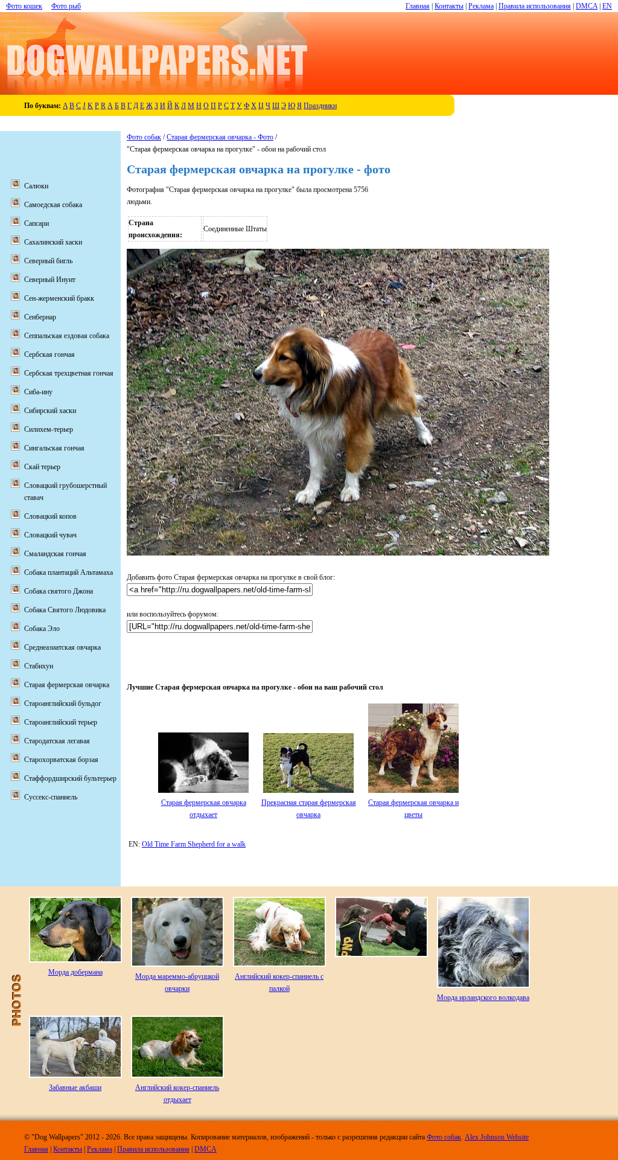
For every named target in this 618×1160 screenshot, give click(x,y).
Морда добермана (75, 972)
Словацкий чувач (50, 535)
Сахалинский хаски (53, 242)
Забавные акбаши (75, 1087)
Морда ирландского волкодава (483, 997)
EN (607, 6)
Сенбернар (40, 317)
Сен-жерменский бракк (59, 298)
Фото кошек (24, 6)
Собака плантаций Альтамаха (68, 572)
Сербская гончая (49, 354)
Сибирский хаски (50, 410)
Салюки (36, 186)
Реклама (481, 6)
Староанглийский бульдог (62, 703)
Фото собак (144, 137)
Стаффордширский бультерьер (70, 778)
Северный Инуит (49, 279)
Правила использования (535, 6)
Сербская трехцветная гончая (68, 373)
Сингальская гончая (54, 448)
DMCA (586, 6)
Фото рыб (66, 6)
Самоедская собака (53, 204)
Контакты (449, 6)
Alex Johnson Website (497, 1137)
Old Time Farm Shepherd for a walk (194, 844)
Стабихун (38, 666)
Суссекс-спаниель (50, 797)
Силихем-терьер (48, 429)
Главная (418, 6)
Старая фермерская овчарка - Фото (220, 137)
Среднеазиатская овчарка (62, 647)
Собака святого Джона (58, 591)
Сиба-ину (38, 392)
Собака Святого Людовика (65, 610)
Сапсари (36, 223)
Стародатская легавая (57, 741)
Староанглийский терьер (60, 722)
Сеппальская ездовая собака (66, 336)
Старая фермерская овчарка (66, 685)
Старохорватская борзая (61, 759)
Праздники (320, 105)
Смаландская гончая (55, 554)
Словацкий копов (50, 516)
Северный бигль (48, 261)
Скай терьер (42, 467)
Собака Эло (42, 628)
